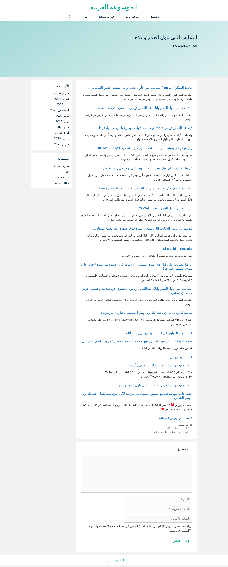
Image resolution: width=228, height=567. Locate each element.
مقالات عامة (132, 16)
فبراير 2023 (61, 144)
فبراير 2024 (61, 98)
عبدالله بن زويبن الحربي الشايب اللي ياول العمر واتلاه (155, 385)
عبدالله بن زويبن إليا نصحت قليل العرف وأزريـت (159, 365)
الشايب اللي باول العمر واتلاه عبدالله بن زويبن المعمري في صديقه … (145, 107)
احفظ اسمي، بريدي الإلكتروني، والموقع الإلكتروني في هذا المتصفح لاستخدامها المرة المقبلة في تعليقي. (139, 528)
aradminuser (187, 46)
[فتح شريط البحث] (69, 17)
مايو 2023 (62, 127)
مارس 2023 (61, 138)
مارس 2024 (61, 93)
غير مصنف (183, 424)
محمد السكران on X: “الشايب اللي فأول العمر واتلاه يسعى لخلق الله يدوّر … (140, 87)
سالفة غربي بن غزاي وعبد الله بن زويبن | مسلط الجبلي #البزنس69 (146, 312)
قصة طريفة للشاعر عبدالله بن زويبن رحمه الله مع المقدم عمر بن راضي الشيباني (137, 341)
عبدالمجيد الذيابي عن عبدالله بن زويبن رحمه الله (159, 332)
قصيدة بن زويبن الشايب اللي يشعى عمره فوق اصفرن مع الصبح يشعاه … (142, 228)
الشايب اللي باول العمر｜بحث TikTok (165, 208)
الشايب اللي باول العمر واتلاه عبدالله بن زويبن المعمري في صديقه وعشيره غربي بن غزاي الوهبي (136, 290)
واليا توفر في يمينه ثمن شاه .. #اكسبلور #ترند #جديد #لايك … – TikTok (144, 147)
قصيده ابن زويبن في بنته (175, 417)
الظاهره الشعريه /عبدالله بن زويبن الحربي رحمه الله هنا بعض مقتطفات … (141, 188)
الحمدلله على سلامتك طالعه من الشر (170, 432)
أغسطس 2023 (59, 110)
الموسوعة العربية (114, 6)
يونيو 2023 (62, 121)
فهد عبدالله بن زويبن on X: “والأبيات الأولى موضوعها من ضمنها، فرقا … (144, 127)
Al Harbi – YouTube (177, 248)
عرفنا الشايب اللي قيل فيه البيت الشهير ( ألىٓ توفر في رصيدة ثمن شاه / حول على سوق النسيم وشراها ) (136, 266)
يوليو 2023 (62, 115)
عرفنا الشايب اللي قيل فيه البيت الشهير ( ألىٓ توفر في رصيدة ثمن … (146, 168)
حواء (84, 16)
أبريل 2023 (62, 132)
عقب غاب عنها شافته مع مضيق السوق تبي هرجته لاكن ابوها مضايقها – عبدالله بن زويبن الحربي (137, 395)
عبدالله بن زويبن (181, 356)
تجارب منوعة (106, 16)
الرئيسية (155, 16)
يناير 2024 (62, 104)
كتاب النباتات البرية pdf (177, 428)
